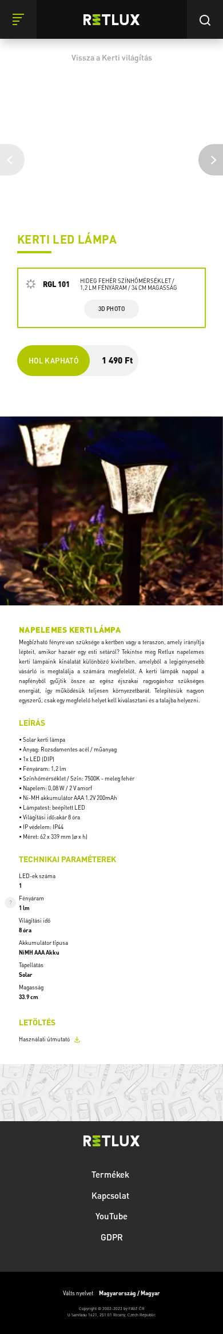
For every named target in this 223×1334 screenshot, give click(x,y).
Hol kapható (53, 360)
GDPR (112, 1237)
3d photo (111, 308)
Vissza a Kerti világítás (111, 57)
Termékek (111, 1174)
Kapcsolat (111, 1195)
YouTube (111, 1216)
